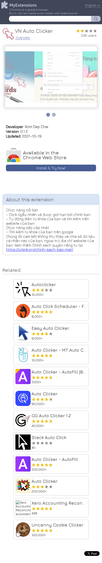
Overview (23, 37)
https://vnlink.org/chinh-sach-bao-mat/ (39, 249)
